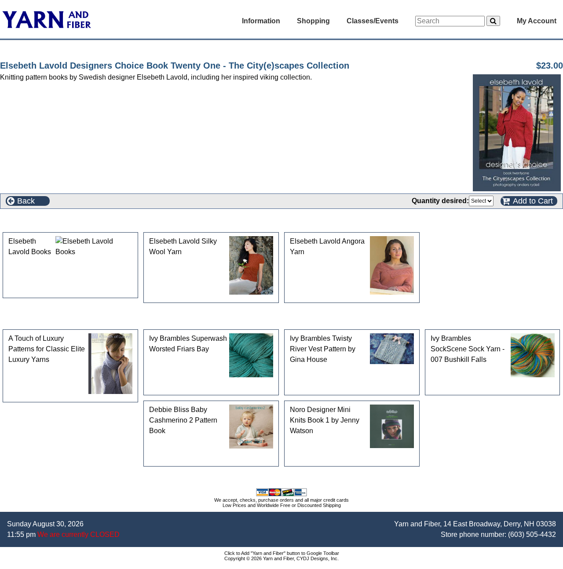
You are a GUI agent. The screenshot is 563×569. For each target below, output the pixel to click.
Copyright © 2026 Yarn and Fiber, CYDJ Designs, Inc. (281, 558)
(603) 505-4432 (532, 534)
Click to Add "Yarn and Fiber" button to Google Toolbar (281, 553)
